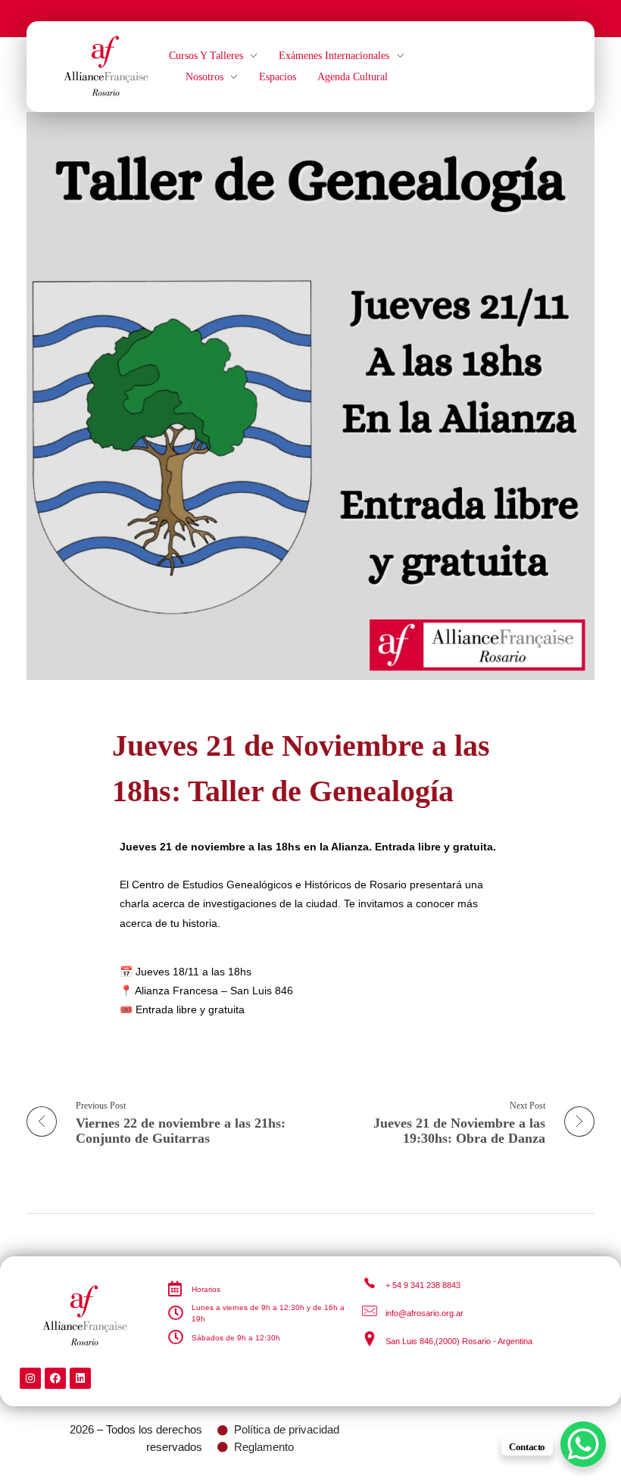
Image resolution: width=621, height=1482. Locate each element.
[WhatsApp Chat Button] (583, 1444)
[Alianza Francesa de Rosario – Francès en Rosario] (106, 63)
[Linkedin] (80, 1378)
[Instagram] (30, 1378)
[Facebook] (55, 1378)
